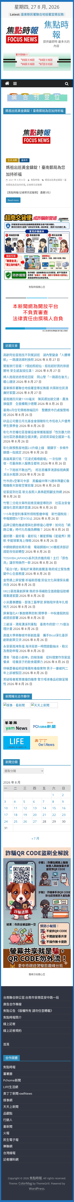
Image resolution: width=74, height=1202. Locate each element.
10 (6, 808)
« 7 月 (35, 838)
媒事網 (7, 1100)
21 (44, 815)
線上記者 (9, 1024)
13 (35, 808)
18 (15, 815)
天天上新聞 (10, 1107)
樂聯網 (7, 1146)
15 (54, 808)
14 (44, 808)
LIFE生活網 (10, 1087)
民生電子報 (10, 1140)
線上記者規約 (12, 1030)
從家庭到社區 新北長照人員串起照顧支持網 (32, 492)
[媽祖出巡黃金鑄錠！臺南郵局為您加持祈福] (37, 119)
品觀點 (7, 1113)
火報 (6, 1133)
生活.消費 (12, 160)
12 (25, 808)
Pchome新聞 (12, 1080)
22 (54, 815)
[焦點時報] (7, 83)
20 (35, 815)
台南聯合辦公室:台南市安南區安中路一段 (31, 997)
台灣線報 (9, 1153)
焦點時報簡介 (12, 1017)
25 (15, 821)
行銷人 (7, 1120)
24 (6, 821)
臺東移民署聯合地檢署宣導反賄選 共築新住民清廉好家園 (42, 16)
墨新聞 (7, 1126)
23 (64, 815)
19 (25, 815)
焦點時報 (56, 29)
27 (35, 821)
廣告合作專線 (12, 1004)
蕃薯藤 (7, 1074)
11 (15, 808)
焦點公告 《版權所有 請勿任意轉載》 (28, 1011)
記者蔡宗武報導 (34, 184)
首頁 (6, 1044)
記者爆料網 (10, 1159)
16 (64, 808)
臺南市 (24, 160)
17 (6, 815)
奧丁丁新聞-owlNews (17, 1093)
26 (25, 821)
